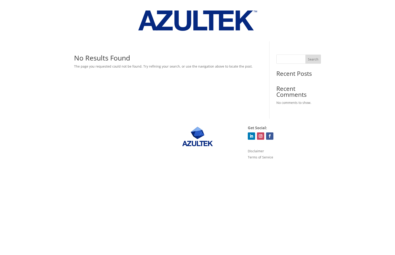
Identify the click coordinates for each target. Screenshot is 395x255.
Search (313, 59)
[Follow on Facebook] (269, 136)
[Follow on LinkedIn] (251, 136)
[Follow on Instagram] (260, 136)
